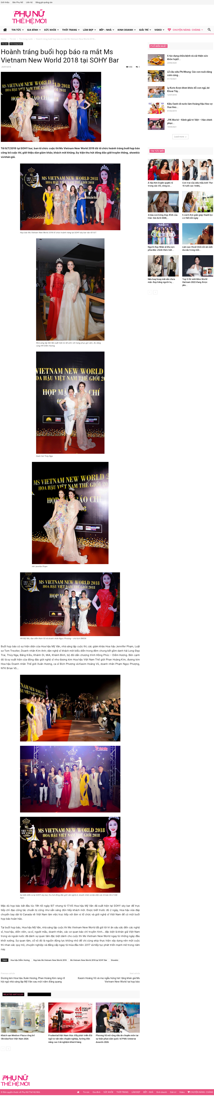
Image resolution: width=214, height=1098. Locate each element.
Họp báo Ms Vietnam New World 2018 (50, 960)
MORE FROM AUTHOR (39, 994)
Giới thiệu (5, 2)
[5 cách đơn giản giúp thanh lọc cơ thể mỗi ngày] (197, 201)
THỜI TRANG (69, 29)
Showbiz (114, 960)
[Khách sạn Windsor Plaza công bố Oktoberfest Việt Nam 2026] (23, 1017)
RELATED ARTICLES (13, 994)
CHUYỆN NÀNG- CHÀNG (186, 29)
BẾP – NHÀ (105, 29)
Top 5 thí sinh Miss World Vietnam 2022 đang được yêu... (194, 282)
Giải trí (143, 29)
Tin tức (16, 29)
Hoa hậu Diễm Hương (20, 960)
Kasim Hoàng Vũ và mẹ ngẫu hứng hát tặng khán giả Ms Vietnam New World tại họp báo (109, 980)
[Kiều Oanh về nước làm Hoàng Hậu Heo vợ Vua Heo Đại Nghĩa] (156, 108)
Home (4, 39)
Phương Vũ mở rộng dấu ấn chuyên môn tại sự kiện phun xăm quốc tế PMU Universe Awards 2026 (117, 1038)
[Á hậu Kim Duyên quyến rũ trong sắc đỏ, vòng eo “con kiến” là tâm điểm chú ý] (163, 169)
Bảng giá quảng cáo (44, 2)
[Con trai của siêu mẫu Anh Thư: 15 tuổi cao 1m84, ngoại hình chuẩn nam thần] (197, 169)
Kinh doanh (125, 29)
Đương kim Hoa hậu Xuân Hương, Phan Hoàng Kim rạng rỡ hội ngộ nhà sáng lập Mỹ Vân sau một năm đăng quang (33, 980)
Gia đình (32, 29)
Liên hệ (29, 2)
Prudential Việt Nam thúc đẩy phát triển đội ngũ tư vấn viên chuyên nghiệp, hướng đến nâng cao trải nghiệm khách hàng (70, 1038)
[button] (209, 30)
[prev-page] (3, 1049)
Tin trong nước (26, 39)
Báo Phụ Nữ (18, 2)
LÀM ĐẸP (88, 29)
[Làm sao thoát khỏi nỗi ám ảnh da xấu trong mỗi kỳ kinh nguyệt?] (197, 233)
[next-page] (8, 1049)
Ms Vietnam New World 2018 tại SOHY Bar (88, 960)
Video (158, 29)
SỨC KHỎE (50, 29)
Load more (179, 136)
